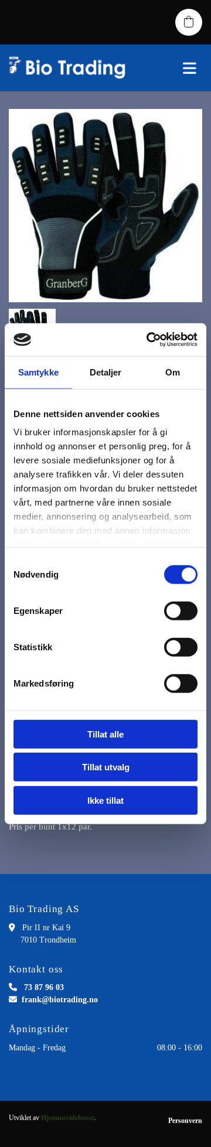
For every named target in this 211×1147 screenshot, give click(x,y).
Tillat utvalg (106, 767)
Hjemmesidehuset (67, 1118)
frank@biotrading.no (60, 999)
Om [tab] (172, 372)
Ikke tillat (105, 800)
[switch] (181, 610)
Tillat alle (105, 734)
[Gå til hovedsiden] (70, 68)
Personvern (185, 1121)
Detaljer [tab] (106, 372)
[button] (175, 68)
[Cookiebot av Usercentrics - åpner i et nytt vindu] (149, 339)
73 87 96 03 (44, 987)
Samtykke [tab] (38, 372)
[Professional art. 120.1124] (105, 205)
